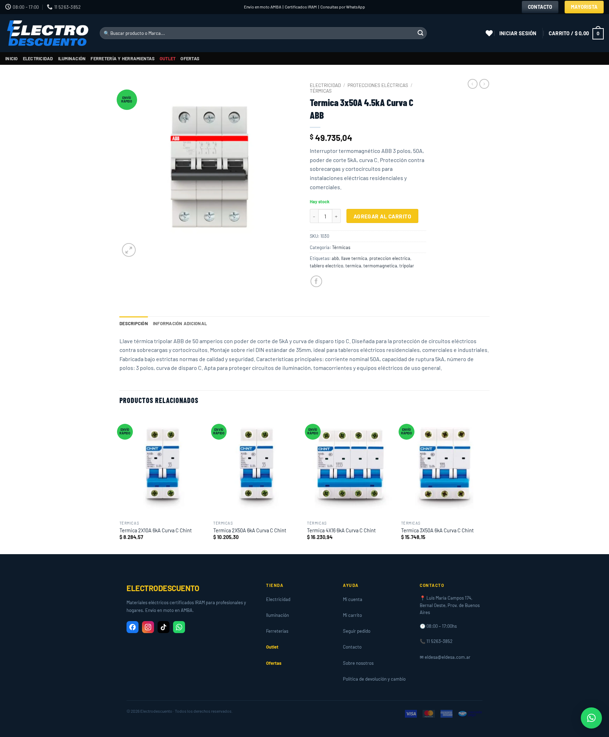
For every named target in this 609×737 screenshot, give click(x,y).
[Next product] (473, 84)
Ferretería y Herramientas (122, 58)
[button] (518, 33)
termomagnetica (380, 265)
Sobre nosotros (358, 663)
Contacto (352, 647)
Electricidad (38, 58)
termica (353, 265)
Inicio (11, 58)
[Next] (487, 483)
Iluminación (72, 58)
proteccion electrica (389, 258)
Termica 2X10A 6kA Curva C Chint (155, 530)
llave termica (354, 258)
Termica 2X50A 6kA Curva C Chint (249, 530)
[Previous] (120, 483)
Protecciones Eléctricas (377, 85)
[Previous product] (484, 84)
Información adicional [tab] (180, 323)
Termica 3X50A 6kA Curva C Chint (437, 530)
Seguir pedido (356, 631)
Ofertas (189, 58)
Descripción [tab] (133, 323)
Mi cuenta (352, 599)
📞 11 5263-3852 (436, 641)
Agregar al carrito (382, 216)
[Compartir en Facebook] (316, 281)
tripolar (406, 265)
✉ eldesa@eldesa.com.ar (445, 657)
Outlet (168, 58)
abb (335, 258)
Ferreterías (277, 631)
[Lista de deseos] (489, 33)
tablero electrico (326, 265)
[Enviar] (420, 33)
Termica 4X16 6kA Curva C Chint (341, 530)
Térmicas (321, 91)
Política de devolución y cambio (374, 679)
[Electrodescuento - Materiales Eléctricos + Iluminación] (47, 33)
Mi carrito (352, 615)
